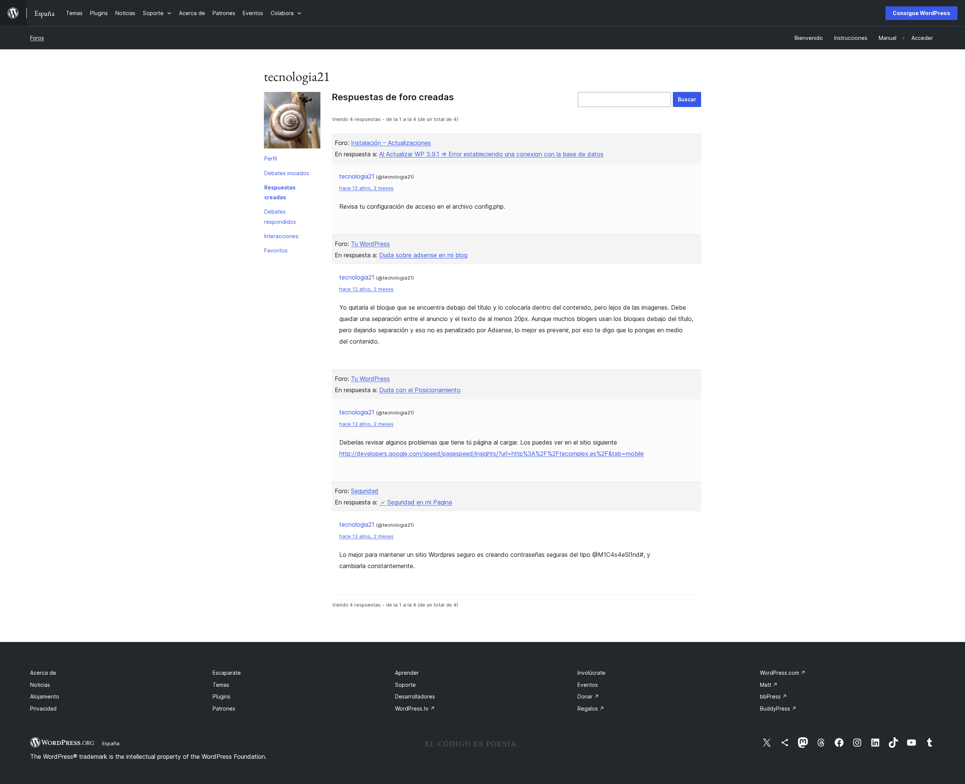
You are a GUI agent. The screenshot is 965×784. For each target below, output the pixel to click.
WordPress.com (783, 672)
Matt (769, 685)
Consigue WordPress (921, 13)
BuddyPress (778, 708)
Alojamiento (44, 696)
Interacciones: (282, 236)
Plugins (221, 696)
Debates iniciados (286, 173)
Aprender (407, 672)
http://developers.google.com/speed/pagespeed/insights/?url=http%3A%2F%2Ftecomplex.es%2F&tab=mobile (491, 453)
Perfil (270, 158)
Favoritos (276, 250)
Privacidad (43, 708)
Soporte (405, 685)
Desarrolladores (415, 696)
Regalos (590, 708)
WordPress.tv (415, 708)
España (110, 743)
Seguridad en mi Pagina (419, 502)
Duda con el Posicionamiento (420, 390)
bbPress (773, 696)
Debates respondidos (280, 216)
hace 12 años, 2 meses (366, 188)
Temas (221, 685)
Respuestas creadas (280, 192)
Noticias (40, 685)
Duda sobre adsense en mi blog (423, 255)
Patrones (224, 708)
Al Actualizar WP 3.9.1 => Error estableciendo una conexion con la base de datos (491, 154)
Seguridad (364, 491)
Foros (37, 38)
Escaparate (227, 672)
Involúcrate (591, 672)
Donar (588, 696)
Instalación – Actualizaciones (391, 143)
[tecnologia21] (292, 121)
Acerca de (43, 672)
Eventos (587, 685)
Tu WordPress (370, 244)
